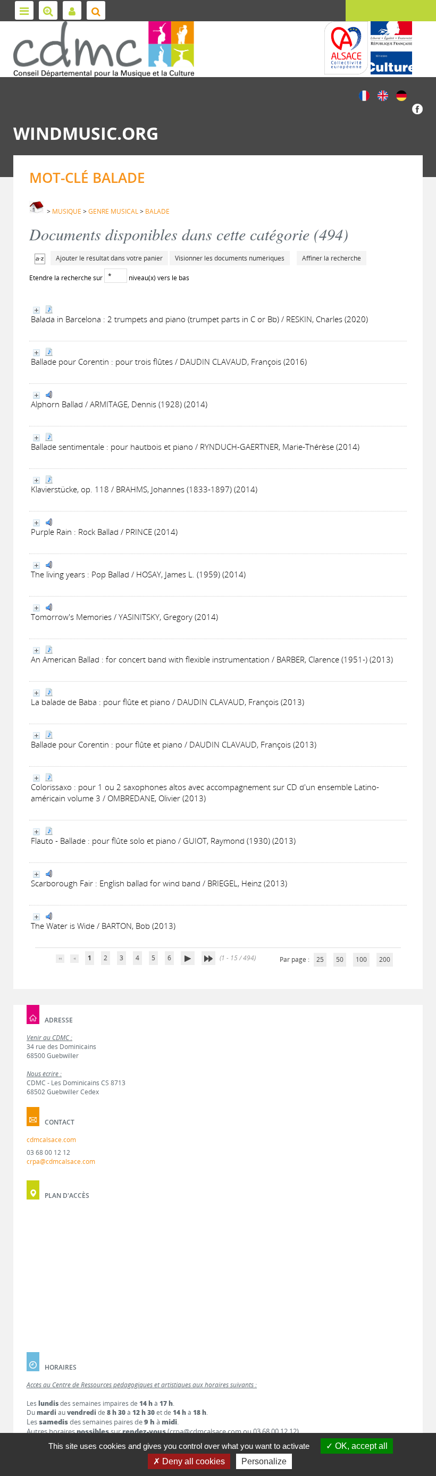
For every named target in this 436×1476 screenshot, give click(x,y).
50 (339, 959)
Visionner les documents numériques (229, 258)
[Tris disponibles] (40, 258)
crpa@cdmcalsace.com (61, 1161)
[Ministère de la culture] (391, 47)
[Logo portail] (103, 49)
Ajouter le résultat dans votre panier (109, 258)
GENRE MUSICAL (113, 211)
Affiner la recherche (331, 258)
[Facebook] (417, 108)
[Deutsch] (401, 94)
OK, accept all (360, 1445)
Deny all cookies (192, 1461)
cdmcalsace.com (51, 1139)
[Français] (364, 94)
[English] (383, 94)
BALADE (157, 211)
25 (320, 959)
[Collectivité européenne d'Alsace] (346, 47)
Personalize (264, 1461)
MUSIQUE (66, 211)
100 (361, 959)
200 (384, 959)
